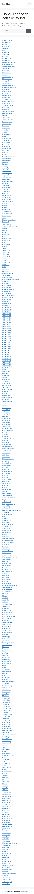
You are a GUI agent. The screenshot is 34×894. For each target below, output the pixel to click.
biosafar (5, 547)
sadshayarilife (6, 508)
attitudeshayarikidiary (9, 874)
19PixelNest (6, 718)
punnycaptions (7, 579)
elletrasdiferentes (8, 144)
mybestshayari (7, 882)
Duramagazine (7, 532)
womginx (5, 573)
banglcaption (6, 195)
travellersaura (6, 408)
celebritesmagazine (8, 156)
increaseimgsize (7, 589)
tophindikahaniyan (8, 111)
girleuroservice (7, 792)
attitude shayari (7, 630)
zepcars (4, 136)
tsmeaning (5, 434)
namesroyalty (6, 563)
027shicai (5, 790)
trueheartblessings (8, 449)
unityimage (5, 602)
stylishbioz (5, 839)
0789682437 (6, 316)
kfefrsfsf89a (6, 240)
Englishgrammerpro (8, 616)
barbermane (6, 657)
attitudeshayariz (7, 197)
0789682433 (6, 308)
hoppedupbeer (7, 753)
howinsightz (6, 420)
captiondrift (6, 835)
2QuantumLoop (7, 686)
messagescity (6, 299)
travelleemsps (6, 426)
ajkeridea (5, 203)
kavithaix (5, 183)
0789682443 (6, 328)
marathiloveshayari (8, 101)
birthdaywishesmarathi (9, 557)
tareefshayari (6, 806)
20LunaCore (6, 720)
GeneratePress (25, 891)
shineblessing (6, 99)
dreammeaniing (7, 489)
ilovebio (4, 232)
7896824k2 (6, 263)
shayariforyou (6, 555)
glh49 (4, 769)
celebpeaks (6, 606)
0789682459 (6, 359)
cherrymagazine (7, 514)
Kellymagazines (7, 530)
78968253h (6, 257)
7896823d (5, 248)
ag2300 (4, 765)
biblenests (5, 442)
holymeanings (6, 291)
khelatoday (5, 52)
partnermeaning (7, 173)
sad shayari (6, 628)
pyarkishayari (6, 800)
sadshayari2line (7, 880)
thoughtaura (6, 275)
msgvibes (5, 851)
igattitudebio (6, 722)
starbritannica (6, 124)
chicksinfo (5, 837)
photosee (5, 534)
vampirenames (7, 624)
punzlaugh (5, 477)
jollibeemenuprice (8, 540)
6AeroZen (5, 694)
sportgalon (5, 600)
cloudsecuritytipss (8, 295)
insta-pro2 (5, 222)
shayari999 (6, 54)
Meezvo (4, 667)
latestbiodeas (6, 583)
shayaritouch (6, 281)
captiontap (5, 481)
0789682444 (6, 330)
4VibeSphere (6, 690)
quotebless (5, 234)
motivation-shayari (8, 543)
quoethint (5, 236)
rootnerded (5, 814)
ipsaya (4, 154)
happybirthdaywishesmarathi (11, 510)
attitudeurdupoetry (8, 105)
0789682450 (6, 340)
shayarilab (5, 608)
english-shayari (7, 40)
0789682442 (6, 326)
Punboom (5, 301)
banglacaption (6, 58)
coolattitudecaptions (8, 66)
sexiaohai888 (6, 759)
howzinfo (5, 391)
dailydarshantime (7, 587)
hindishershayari (7, 64)
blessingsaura (6, 465)
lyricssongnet (6, 385)
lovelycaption (6, 861)
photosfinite (6, 46)
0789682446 (6, 332)
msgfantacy (6, 187)
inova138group (7, 737)
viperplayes (6, 169)
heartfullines (6, 808)
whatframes (6, 128)
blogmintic (13, 226)
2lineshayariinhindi (8, 438)
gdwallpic (5, 440)
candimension (6, 559)
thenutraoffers (6, 767)
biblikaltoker (6, 639)
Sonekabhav (6, 44)
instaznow (5, 810)
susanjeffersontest (8, 755)
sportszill (5, 598)
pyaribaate (5, 271)
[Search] (28, 31)
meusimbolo (6, 884)
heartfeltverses (7, 651)
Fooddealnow (6, 494)
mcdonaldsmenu (7, 551)
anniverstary (6, 536)
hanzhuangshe (7, 731)
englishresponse (7, 430)
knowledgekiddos (8, 681)
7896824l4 (5, 265)
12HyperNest (6, 706)
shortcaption (6, 863)
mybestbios (6, 379)
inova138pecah (7, 739)
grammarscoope (7, 297)
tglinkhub (5, 48)
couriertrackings (7, 77)
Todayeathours (7, 496)
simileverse (5, 404)
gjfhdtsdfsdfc (6, 244)
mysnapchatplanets (8, 498)
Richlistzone (6, 97)
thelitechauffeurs (7, 201)
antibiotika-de (6, 733)
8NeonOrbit (6, 698)
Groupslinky (6, 506)
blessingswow (6, 853)
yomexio (5, 189)
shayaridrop (6, 375)
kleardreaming (6, 671)
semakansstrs (6, 485)
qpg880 (4, 747)
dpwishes (5, 193)
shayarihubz (6, 457)
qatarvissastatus (7, 612)
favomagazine (6, 422)
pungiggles (5, 373)
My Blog (6, 4)
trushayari (5, 175)
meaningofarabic (7, 524)
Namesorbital (6, 565)
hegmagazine (6, 424)
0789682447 (6, 334)
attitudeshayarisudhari (9, 585)
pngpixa (4, 859)
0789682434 (6, 310)
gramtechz (5, 512)
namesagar (5, 857)
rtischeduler (6, 575)
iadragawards (6, 134)
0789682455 (6, 350)
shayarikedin (6, 878)
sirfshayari (5, 673)
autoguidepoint (7, 479)
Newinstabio (6, 659)
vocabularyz (6, 812)
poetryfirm (5, 516)
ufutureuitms (6, 406)
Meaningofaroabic (8, 643)
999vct (4, 784)
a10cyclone (5, 749)
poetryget (5, 561)
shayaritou (5, 115)
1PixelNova (5, 683)
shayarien (5, 871)
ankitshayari (6, 549)
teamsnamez (6, 158)
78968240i (5, 259)
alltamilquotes (6, 414)
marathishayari (7, 469)
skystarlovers (6, 451)
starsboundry (6, 138)
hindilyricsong (6, 663)
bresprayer (5, 150)
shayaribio (5, 518)
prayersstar (6, 829)
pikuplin (4, 432)
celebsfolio (5, 567)
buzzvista (5, 152)
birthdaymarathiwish (8, 220)
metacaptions (6, 463)
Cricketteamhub (7, 571)
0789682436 (6, 314)
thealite (4, 491)
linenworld (5, 126)
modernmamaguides (8, 816)
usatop (4, 228)
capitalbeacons (7, 397)
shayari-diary (6, 610)
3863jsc (5, 775)
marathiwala (6, 545)
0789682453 (6, 346)
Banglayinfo (6, 42)
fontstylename (6, 216)
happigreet (5, 89)
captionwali (6, 118)
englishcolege (6, 661)
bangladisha (6, 60)
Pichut (4, 369)
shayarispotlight (7, 418)
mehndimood (6, 502)
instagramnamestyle (8, 504)
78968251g (5, 254)
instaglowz (5, 455)
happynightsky (7, 826)
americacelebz (7, 824)
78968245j (5, 261)
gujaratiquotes (6, 212)
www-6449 (6, 763)
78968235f (5, 252)
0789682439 (6, 320)
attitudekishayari (7, 428)
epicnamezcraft (7, 818)
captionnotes (6, 91)
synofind (5, 655)
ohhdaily (5, 130)
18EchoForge (6, 716)
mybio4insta (6, 798)
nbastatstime (6, 614)
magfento (5, 653)
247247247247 (7, 367)
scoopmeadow (7, 446)
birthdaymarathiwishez (9, 843)
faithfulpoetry (6, 209)
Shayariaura (6, 841)
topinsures (5, 71)
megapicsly (5, 679)
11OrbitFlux (5, 704)
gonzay (4, 487)
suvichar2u (5, 876)
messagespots (7, 632)
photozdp (5, 205)
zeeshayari (5, 381)
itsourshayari (6, 724)
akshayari (5, 387)
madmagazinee (7, 389)
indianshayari (6, 146)
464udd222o (6, 238)
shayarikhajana (7, 869)
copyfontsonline (7, 471)
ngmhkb (5, 242)
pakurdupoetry (7, 113)
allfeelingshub (6, 728)
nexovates (5, 577)
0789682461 (6, 363)
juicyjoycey (5, 393)
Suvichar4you (6, 400)
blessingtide (6, 306)
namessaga (6, 637)
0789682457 (6, 355)
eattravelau (6, 867)
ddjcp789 (5, 788)
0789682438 (6, 318)
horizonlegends (7, 122)
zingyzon (5, 377)
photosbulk (5, 107)
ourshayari (5, 269)
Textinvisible (6, 185)
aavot (4, 218)
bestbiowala (6, 179)
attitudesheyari (7, 402)
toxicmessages (7, 622)
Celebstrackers (7, 604)
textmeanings (6, 303)
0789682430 (6, 322)
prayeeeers (5, 461)
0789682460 (6, 361)
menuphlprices (7, 645)
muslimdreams (7, 592)
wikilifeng (5, 75)
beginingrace (6, 160)
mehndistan (6, 412)
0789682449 (6, 338)
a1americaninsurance (9, 735)
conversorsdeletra (8, 289)
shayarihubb (6, 226)
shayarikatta (6, 675)
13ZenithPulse (6, 708)
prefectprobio (6, 93)
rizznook (5, 416)
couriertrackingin (7, 277)
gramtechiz (5, 641)
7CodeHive (5, 696)
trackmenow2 (6, 743)
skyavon (5, 467)
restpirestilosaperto (8, 62)
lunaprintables (6, 293)
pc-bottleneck (6, 569)
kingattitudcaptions (8, 85)
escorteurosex (6, 741)
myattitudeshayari (8, 273)
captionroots (6, 371)
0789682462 (6, 365)
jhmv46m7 (5, 246)
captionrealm (6, 726)
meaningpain (6, 822)
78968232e (6, 250)
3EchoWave (6, 688)
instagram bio (6, 626)
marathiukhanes (7, 181)
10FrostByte (6, 702)
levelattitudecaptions (9, 87)
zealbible (5, 165)
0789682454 (6, 348)
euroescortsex (6, 771)
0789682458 (6, 357)
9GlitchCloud (6, 700)
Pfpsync (4, 596)
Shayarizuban (6, 73)
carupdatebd (6, 83)
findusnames (6, 553)
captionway (6, 820)
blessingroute (6, 148)
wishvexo (5, 831)
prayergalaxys (6, 473)
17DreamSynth (7, 714)
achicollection (6, 383)
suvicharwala (6, 796)
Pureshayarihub (7, 618)
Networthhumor (7, 95)
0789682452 (6, 344)
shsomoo (5, 745)
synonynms (6, 436)
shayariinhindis (7, 520)
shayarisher (6, 191)
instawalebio (6, 802)
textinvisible (6, 849)
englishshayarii (7, 285)
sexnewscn (5, 782)
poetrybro (5, 163)
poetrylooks (6, 395)
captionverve (6, 833)
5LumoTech (6, 692)
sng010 (4, 761)
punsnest (5, 475)
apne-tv (4, 230)
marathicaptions (7, 214)
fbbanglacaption (7, 865)
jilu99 (4, 780)
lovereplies (5, 634)
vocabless (5, 669)
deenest (5, 665)
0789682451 (6, 342)
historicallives (6, 142)
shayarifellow (6, 199)
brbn (3, 50)
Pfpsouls (5, 594)
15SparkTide (6, 710)
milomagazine (6, 167)
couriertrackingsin (8, 538)
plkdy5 (4, 751)
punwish (5, 581)
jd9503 (4, 773)
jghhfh (4, 267)
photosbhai (5, 109)
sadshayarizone (7, 177)
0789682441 (6, 324)
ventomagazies (7, 140)
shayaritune (6, 528)
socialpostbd (6, 69)
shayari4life (6, 103)
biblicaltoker (6, 522)
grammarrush (6, 171)
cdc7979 (5, 757)
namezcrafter (6, 794)
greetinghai (5, 620)
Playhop (4, 500)
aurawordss (6, 453)
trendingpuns (6, 483)
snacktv (4, 132)
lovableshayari (7, 287)
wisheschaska (6, 677)
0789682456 (6, 352)
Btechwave (5, 647)
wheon (4, 207)
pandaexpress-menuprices (10, 279)
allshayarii (5, 81)
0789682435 (6, 312)
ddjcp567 (5, 786)
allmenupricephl (7, 526)
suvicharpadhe (7, 804)
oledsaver (5, 283)
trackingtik (5, 777)
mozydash (5, 56)
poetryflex (5, 847)
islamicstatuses (7, 79)
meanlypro (5, 855)
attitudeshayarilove (8, 120)
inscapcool (5, 649)
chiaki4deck (6, 410)
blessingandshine (8, 459)
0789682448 (6, 336)
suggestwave (6, 444)
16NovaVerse (6, 712)
